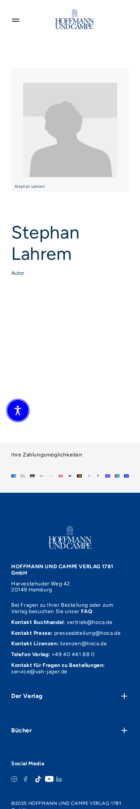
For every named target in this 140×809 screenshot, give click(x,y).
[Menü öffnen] (15, 19)
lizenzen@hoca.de (83, 643)
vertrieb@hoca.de (90, 622)
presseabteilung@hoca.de (87, 633)
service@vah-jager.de (39, 671)
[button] (18, 410)
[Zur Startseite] (74, 19)
